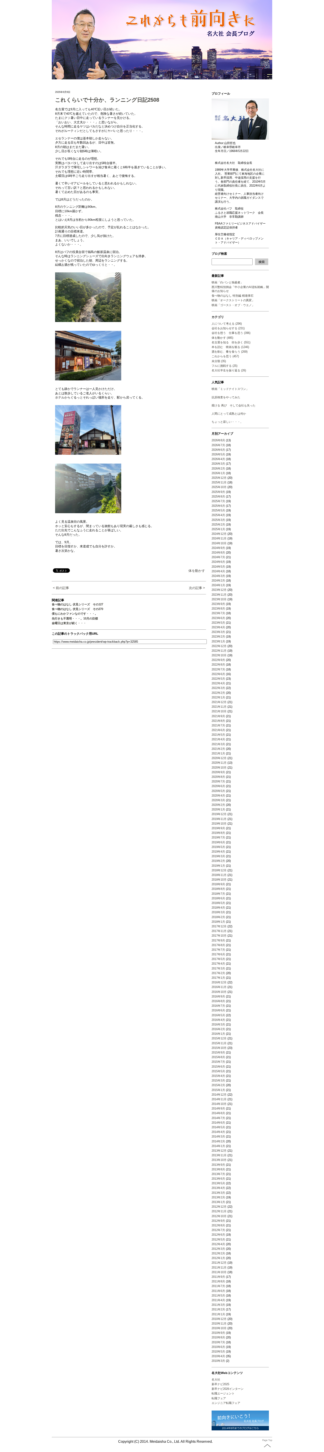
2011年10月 (219, 1272)
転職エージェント (223, 1393)
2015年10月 (219, 1048)
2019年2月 (218, 861)
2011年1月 (218, 1314)
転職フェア (219, 1398)
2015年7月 (218, 1061)
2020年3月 (218, 800)
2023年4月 (218, 627)
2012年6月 (218, 1234)
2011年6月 (218, 1291)
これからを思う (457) (225, 356)
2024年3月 (218, 576)
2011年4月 (218, 1300)
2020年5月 (218, 791)
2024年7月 (218, 557)
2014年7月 (218, 1118)
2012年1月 (218, 1258)
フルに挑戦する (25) (224, 365)
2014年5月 (218, 1127)
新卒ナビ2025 (220, 1384)
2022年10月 (219, 655)
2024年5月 (218, 566)
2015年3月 (218, 1080)
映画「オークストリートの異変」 (233, 300)
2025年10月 (219, 487)
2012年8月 (218, 1225)
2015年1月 (218, 1090)
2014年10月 (219, 1104)
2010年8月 (218, 1337)
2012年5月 (218, 1239)
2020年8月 (218, 776)
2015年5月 (218, 1071)
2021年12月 (219, 702)
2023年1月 (218, 641)
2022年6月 (218, 674)
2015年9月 (218, 1052)
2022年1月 (218, 697)
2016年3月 (218, 1024)
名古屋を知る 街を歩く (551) (231, 342)
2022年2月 (218, 692)
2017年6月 (218, 954)
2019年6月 (218, 842)
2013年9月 (218, 1164)
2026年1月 (218, 473)
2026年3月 (218, 463)
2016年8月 (218, 1001)
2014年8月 (218, 1113)
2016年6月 (218, 1010)
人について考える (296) (227, 323)
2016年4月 (218, 1020)
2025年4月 (218, 515)
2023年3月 (218, 632)
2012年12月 (219, 1206)
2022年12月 (219, 646)
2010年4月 (218, 1356)
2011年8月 (218, 1281)
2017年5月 (218, 959)
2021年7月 (218, 725)
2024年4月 (218, 571)
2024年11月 (219, 538)
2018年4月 (218, 907)
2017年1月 (218, 977)
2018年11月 (219, 875)
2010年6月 (218, 1347)
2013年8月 (218, 1169)
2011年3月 (218, 1304)
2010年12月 (219, 1319)
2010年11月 (219, 1323)
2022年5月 (218, 678)
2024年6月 (218, 561)
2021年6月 (218, 730)
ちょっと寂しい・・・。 (227, 421)
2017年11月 (219, 931)
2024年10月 (219, 543)
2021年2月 (218, 748)
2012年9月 (218, 1220)
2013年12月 (219, 1150)
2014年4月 (218, 1132)
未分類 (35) (219, 361)
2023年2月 (218, 636)
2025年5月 (218, 510)
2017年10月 (219, 935)
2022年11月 (219, 650)
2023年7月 (218, 613)
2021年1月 (218, 753)
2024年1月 (218, 585)
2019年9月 (218, 828)
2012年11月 (219, 1211)
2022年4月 (218, 683)
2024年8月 (218, 552)
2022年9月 (218, 660)
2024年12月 (219, 533)
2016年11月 (219, 987)
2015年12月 (219, 1038)
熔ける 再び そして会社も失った (233, 405)
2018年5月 (218, 903)
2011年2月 (218, 1309)
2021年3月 (218, 744)
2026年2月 (218, 468)
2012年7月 (218, 1230)
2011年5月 (218, 1295)
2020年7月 (218, 781)
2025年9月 (218, 492)
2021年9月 (218, 716)
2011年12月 (219, 1262)
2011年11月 (219, 1267)
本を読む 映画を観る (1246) (230, 347)
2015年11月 (219, 1043)
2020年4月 (218, 795)
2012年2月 (218, 1253)
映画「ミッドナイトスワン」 (230, 389)
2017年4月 (218, 963)
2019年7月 (218, 837)
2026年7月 (218, 445)
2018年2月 (218, 917)
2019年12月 (219, 814)
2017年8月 (218, 945)
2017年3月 (218, 968)
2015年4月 (218, 1076)
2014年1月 (218, 1146)
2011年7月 (218, 1286)
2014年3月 (218, 1136)
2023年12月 (219, 589)
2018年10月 (219, 879)
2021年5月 (218, 734)
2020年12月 (219, 758)
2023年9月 (218, 604)
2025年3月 (218, 520)
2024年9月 (218, 548)
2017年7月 (218, 949)
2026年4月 (218, 459)
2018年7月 (218, 893)
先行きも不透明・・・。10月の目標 (75, 618)
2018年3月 (218, 912)
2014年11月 (219, 1099)
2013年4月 (218, 1188)
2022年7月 (218, 669)
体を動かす (196, 571)
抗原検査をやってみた (226, 397)
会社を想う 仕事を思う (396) (231, 333)
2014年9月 (218, 1108)
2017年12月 (219, 926)
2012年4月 (218, 1244)
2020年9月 (218, 772)
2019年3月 (218, 856)
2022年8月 (218, 664)
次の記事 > (197, 588)
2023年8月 (218, 608)
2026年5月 (218, 454)
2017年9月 (218, 940)
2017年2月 (218, 973)
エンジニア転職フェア (226, 1403)
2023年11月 (219, 594)
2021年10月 (219, 711)
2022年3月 (218, 688)
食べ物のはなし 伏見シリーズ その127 (77, 604)
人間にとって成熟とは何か (229, 413)
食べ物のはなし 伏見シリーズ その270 (77, 609)
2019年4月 (218, 851)
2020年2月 (218, 804)
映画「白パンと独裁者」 (227, 282)
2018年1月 (218, 921)
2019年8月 (218, 833)
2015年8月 (218, 1057)
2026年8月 (218, 440)
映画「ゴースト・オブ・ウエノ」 (233, 305)
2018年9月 (218, 884)
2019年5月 (218, 847)
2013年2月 (218, 1197)
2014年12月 (219, 1094)
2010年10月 (219, 1328)
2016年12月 (219, 982)
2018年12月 (219, 870)
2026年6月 (218, 449)
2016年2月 (218, 1029)
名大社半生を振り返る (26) (229, 370)
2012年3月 (218, 1248)
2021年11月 (219, 706)
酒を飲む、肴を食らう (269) (230, 351)
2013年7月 (218, 1174)
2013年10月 (219, 1160)
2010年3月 (218, 1360)
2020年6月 (218, 786)
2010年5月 (218, 1351)
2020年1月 (218, 809)
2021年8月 (218, 720)
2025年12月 (219, 477)
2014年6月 (218, 1122)
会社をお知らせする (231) (228, 328)
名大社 (216, 1379)
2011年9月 (218, 1276)
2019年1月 (218, 865)
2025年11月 (219, 482)
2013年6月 (218, 1178)
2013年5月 (218, 1183)
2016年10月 (219, 992)
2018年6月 (218, 898)
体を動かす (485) (222, 337)
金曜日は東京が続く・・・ (69, 623)
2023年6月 (218, 618)
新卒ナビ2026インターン (228, 1388)
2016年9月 (218, 996)
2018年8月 (218, 889)
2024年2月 (218, 580)
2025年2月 (218, 524)
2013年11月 (219, 1155)
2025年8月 (218, 496)
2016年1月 (218, 1033)
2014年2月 (218, 1141)
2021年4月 (218, 739)
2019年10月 (219, 823)
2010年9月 (218, 1332)
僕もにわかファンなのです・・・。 (75, 613)
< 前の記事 (61, 588)
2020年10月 (219, 767)
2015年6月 (218, 1066)
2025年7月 (218, 501)
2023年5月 (218, 622)
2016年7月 (218, 1005)
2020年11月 (219, 762)
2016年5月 (218, 1015)
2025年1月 (218, 529)
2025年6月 (218, 505)
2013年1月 (218, 1202)
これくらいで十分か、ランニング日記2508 (107, 100)
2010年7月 (218, 1342)
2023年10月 (219, 599)
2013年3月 (218, 1192)
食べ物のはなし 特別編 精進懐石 (232, 295)
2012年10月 (219, 1216)
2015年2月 (218, 1085)
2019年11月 (219, 819)
